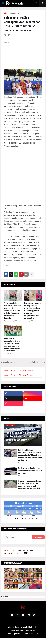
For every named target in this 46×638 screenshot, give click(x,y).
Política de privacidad (14, 634)
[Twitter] (11, 274)
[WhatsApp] (16, 274)
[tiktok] (13, 403)
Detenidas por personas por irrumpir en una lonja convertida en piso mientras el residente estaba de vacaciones (23, 434)
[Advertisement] (23, 174)
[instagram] (32, 393)
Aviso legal (30, 630)
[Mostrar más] (31, 274)
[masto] (13, 408)
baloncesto (14, 13)
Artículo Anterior (9, 362)
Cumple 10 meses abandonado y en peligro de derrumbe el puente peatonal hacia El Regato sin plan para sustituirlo (30, 485)
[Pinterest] (21, 274)
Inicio (6, 13)
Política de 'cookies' (32, 634)
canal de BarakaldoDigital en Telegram (19, 375)
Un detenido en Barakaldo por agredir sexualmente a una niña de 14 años (30, 470)
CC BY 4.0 (18, 553)
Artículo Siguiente (36, 362)
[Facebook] (6, 274)
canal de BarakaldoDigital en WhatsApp (19, 371)
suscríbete (38, 537)
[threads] (32, 408)
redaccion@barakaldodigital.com (26, 627)
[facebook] (13, 393)
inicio (9, 627)
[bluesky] (32, 403)
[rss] (34, 615)
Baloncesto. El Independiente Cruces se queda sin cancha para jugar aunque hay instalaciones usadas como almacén (12, 344)
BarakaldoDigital (10, 550)
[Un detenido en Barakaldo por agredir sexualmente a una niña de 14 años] (10, 471)
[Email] (26, 274)
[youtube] (32, 398)
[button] (3, 3)
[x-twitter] (13, 398)
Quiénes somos (18, 630)
